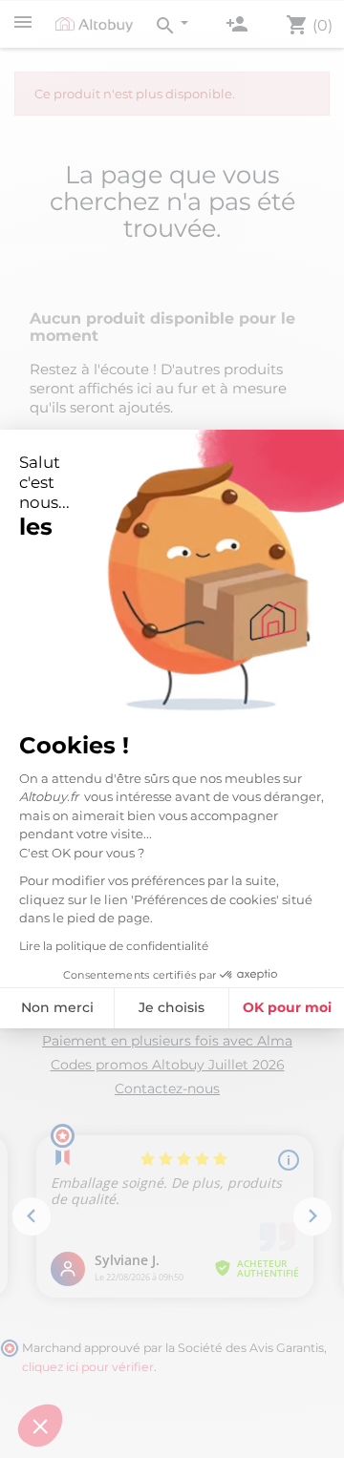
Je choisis (171, 1007)
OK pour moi (287, 1007)
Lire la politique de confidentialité (113, 946)
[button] (40, 1425)
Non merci (57, 1007)
